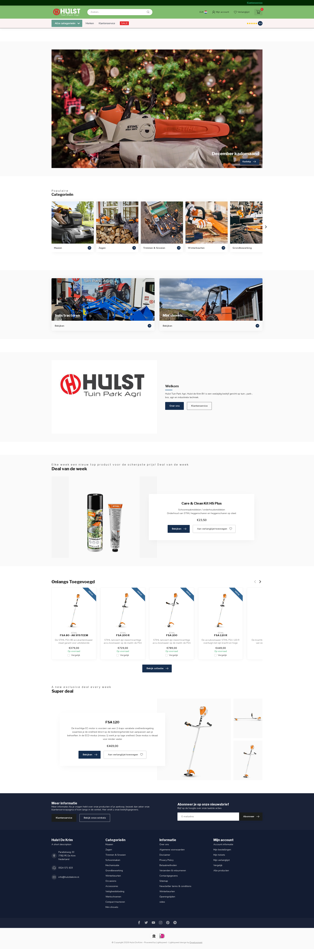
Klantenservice (254, 2)
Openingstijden (167, 896)
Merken (90, 23)
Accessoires (111, 886)
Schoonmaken (112, 860)
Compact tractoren (115, 901)
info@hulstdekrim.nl (68, 877)
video (162, 901)
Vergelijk (75, 655)
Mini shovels (111, 907)
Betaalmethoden (168, 865)
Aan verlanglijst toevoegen (212, 528)
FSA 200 (171, 635)
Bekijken (176, 528)
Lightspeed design (177, 942)
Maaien (109, 844)
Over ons (174, 405)
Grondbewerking (114, 870)
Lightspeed (161, 942)
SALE (124, 23)
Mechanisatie (112, 865)
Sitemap (163, 881)
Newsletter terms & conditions (175, 886)
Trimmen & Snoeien (115, 854)
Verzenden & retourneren (172, 870)
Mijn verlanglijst (221, 860)
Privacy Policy (166, 860)
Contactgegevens (168, 875)
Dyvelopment (196, 942)
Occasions (110, 881)
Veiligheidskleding (114, 891)
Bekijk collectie (155, 668)
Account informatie (223, 844)
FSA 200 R (123, 635)
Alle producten (221, 870)
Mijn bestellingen (222, 849)
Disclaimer (164, 854)
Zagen (108, 849)
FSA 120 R (220, 635)
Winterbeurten (113, 875)
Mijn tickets (219, 854)
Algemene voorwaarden (172, 849)
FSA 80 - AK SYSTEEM (74, 635)
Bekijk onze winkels (95, 817)
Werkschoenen (113, 896)
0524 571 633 (65, 867)
